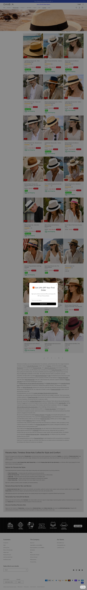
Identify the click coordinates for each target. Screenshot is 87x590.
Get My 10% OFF (43, 303)
